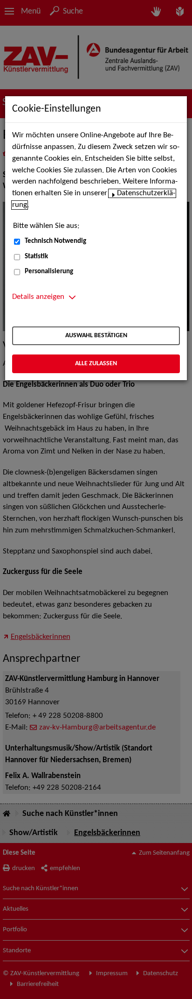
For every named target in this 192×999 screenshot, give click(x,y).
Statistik (36, 256)
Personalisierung (49, 271)
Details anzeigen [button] (38, 297)
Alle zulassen (96, 363)
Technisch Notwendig (55, 241)
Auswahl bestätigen (96, 335)
